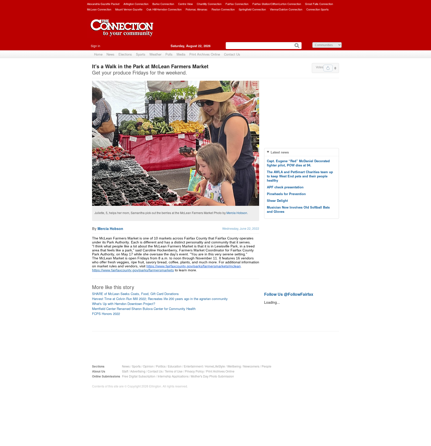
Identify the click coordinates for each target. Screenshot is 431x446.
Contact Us (232, 54)
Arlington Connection (135, 4)
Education (175, 366)
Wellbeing (234, 366)
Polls (169, 54)
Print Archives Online (204, 54)
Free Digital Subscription (138, 376)
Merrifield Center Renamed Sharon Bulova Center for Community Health (144, 308)
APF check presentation (285, 187)
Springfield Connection (252, 9)
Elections (125, 54)
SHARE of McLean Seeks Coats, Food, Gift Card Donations (135, 293)
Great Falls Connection (319, 4)
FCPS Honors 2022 (106, 313)
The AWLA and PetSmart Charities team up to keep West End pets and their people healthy (300, 176)
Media (181, 54)
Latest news (280, 152)
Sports (140, 54)
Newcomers (251, 366)
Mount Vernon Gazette (128, 9)
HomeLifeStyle (215, 366)
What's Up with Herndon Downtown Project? (123, 303)
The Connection (122, 31)
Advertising (137, 371)
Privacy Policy (194, 371)
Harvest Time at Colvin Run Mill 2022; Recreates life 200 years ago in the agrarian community (160, 298)
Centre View (185, 4)
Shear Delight (277, 200)
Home (98, 54)
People (266, 366)
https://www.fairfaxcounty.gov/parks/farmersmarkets (133, 270)
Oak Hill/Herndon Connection (164, 9)
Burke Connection (163, 4)
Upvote (328, 68)
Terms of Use (174, 371)
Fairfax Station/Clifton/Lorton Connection (276, 4)
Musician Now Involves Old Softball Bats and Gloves (298, 209)
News (110, 54)
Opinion (148, 366)
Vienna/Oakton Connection (286, 9)
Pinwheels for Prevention (286, 193)
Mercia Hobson (236, 213)
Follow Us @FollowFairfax (288, 294)
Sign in (95, 46)
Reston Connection (223, 9)
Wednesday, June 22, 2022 (240, 228)
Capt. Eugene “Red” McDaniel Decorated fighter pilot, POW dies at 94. (298, 162)
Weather (155, 54)
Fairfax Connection (236, 4)
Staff (125, 371)
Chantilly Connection (209, 4)
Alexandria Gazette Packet (103, 4)
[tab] (301, 152)
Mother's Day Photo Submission (212, 376)
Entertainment (193, 366)
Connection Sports (317, 9)
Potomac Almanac (197, 9)
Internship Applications (173, 376)
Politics (161, 366)
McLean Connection (99, 9)
